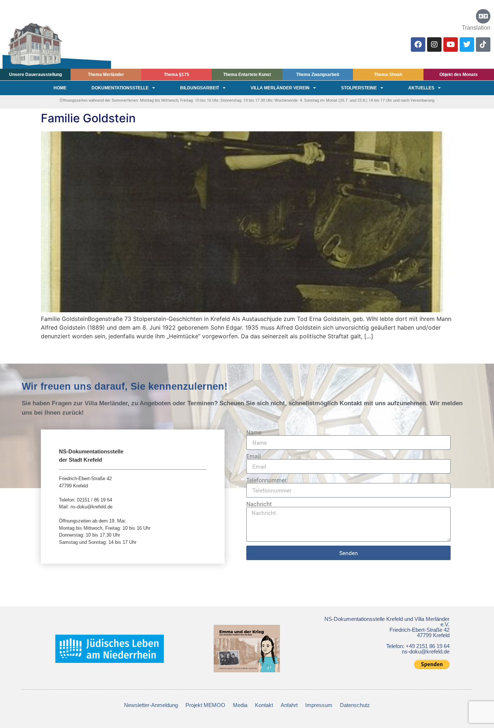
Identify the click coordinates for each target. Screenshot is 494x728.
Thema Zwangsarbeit (317, 74)
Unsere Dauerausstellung (35, 74)
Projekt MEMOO (205, 705)
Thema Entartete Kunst (247, 74)
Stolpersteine (359, 87)
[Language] (483, 16)
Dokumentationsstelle (120, 87)
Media (240, 705)
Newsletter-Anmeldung (151, 705)
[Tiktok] (483, 44)
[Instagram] (434, 44)
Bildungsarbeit (199, 87)
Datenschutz (355, 705)
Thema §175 (176, 74)
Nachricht (259, 504)
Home (60, 87)
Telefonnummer (266, 480)
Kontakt (264, 705)
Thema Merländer (106, 74)
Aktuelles (421, 87)
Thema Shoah (388, 74)
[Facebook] (418, 44)
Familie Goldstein (88, 118)
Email (253, 456)
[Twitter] (467, 44)
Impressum (318, 705)
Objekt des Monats (458, 74)
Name (253, 432)
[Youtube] (450, 44)
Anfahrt (289, 705)
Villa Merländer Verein (280, 87)
